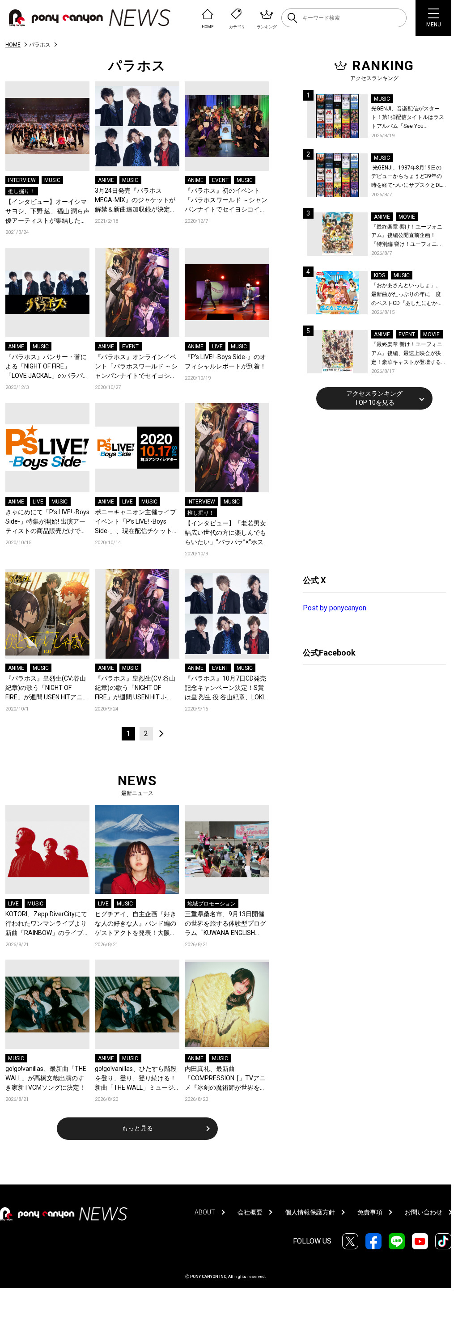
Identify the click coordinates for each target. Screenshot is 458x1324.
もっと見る (137, 1128)
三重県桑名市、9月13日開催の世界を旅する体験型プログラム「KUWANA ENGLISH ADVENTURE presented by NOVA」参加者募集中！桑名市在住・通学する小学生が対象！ (225, 924)
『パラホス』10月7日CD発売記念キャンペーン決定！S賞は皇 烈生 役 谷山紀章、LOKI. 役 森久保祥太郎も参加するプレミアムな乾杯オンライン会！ (226, 688)
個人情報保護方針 (310, 1212)
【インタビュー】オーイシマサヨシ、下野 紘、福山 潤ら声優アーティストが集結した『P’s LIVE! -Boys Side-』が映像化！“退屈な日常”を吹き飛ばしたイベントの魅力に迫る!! (47, 211)
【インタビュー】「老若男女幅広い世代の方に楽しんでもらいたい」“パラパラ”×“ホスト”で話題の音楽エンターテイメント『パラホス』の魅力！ (226, 533)
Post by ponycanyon (334, 608)
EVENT (220, 180)
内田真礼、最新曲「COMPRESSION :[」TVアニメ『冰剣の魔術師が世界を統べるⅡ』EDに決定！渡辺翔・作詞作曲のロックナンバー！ (226, 1078)
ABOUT (205, 1212)
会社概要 (250, 1212)
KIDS (379, 275)
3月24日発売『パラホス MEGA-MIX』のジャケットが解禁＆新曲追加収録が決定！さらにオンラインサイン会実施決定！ (135, 200)
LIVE (217, 346)
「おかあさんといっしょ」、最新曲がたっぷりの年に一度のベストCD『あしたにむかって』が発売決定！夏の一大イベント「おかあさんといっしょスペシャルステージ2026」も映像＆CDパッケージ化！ (407, 295)
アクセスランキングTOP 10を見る (374, 398)
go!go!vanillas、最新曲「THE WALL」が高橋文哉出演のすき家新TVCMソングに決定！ (45, 1078)
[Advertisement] (370, 491)
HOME (13, 45)
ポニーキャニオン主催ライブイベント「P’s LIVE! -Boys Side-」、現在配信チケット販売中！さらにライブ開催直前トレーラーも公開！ (136, 522)
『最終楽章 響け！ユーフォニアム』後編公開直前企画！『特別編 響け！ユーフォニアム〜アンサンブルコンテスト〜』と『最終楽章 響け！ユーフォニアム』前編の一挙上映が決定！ (406, 236)
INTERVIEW (22, 180)
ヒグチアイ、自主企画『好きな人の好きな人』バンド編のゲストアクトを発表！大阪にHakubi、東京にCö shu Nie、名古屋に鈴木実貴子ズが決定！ (135, 924)
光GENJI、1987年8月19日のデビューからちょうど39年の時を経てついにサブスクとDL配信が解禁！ (406, 177)
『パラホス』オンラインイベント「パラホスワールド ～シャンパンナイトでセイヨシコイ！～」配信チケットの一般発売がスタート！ (136, 367)
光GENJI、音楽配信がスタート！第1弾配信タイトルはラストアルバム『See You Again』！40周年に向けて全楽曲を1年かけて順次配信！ (408, 118)
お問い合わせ (423, 1212)
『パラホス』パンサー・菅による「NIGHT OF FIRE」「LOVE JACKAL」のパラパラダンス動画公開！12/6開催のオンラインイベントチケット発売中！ (47, 367)
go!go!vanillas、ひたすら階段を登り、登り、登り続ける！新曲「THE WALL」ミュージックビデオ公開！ (136, 1078)
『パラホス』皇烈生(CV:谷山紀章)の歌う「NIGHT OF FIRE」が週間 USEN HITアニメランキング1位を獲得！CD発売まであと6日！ (47, 688)
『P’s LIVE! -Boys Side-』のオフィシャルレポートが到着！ (225, 361)
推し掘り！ (21, 191)
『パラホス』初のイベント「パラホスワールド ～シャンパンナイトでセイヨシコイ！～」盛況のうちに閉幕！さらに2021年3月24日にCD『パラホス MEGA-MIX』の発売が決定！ (226, 200)
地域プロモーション (211, 904)
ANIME (106, 180)
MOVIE (407, 217)
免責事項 (369, 1212)
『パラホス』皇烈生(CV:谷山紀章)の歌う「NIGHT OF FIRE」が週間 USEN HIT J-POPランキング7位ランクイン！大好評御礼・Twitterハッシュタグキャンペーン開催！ (136, 688)
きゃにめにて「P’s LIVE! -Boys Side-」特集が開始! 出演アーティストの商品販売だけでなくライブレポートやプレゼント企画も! (47, 522)
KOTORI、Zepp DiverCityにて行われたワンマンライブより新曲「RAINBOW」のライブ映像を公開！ (47, 924)
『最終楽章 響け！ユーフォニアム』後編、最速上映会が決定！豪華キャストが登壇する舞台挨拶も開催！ (406, 354)
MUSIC (52, 180)
